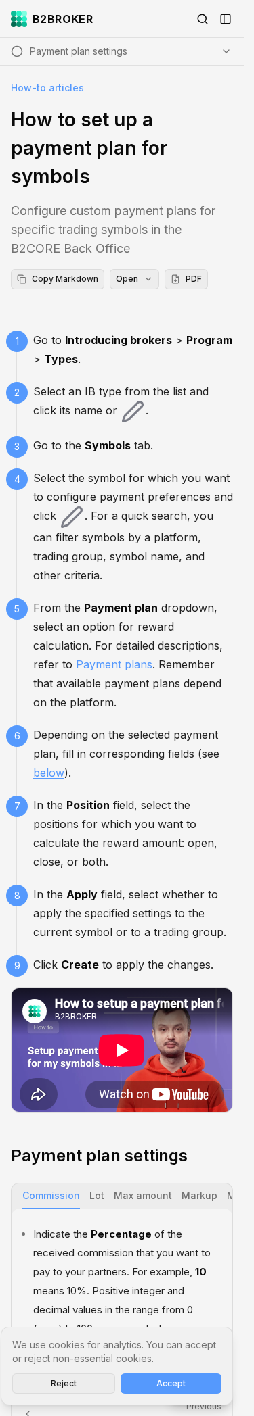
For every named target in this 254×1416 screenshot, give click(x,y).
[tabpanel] (122, 1281)
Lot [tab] (96, 1195)
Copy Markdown (65, 279)
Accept (171, 1383)
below (48, 772)
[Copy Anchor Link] (198, 1156)
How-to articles (47, 87)
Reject (64, 1383)
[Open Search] (202, 18)
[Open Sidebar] (225, 18)
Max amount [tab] (143, 1195)
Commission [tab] (51, 1195)
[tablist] (122, 1196)
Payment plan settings (99, 1155)
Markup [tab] (199, 1195)
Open (127, 279)
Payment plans (114, 664)
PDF (194, 279)
